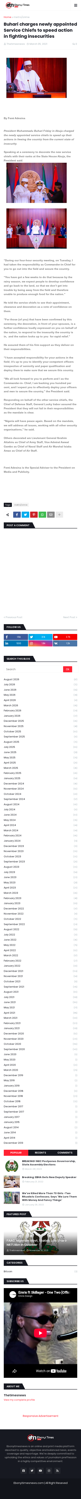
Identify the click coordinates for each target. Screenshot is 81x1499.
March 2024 (40, 830)
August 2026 (40, 679)
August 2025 (40, 742)
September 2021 (40, 987)
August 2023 (40, 867)
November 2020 (40, 1039)
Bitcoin (40, 1271)
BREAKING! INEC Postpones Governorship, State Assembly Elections (49, 1163)
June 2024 (40, 815)
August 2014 (40, 1127)
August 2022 (40, 929)
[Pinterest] (34, 515)
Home (7, 17)
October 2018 (40, 1101)
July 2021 (40, 997)
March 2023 (40, 893)
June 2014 (40, 1132)
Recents (40, 1152)
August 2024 (40, 804)
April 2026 (40, 700)
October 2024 (40, 794)
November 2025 (40, 726)
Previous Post (14, 617)
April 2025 (40, 762)
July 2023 (40, 872)
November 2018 (40, 1096)
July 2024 (40, 809)
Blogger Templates (43, 1487)
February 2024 (40, 835)
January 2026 (40, 716)
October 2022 (40, 919)
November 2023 (40, 851)
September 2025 (40, 736)
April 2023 (40, 887)
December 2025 (40, 721)
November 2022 (40, 913)
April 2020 (40, 1065)
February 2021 (40, 1023)
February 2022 (40, 960)
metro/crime (22, 17)
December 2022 (40, 908)
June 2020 (40, 1054)
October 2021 (40, 981)
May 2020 (40, 1059)
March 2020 (40, 1070)
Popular (15, 1152)
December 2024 (40, 783)
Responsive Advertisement (40, 1416)
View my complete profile (19, 1399)
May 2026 (40, 695)
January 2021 (40, 1028)
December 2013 (40, 1143)
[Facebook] (17, 515)
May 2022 (40, 945)
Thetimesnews (15, 1395)
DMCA (61, 1492)
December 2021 (40, 971)
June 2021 (40, 1002)
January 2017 (40, 1117)
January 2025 (40, 778)
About (32, 1492)
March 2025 (40, 768)
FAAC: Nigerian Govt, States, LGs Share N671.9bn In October (37, 1243)
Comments (64, 1152)
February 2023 (40, 898)
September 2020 (40, 1049)
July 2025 (40, 747)
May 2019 (40, 1080)
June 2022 (40, 940)
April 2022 (40, 950)
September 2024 (40, 799)
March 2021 (40, 1018)
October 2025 (40, 731)
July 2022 (40, 934)
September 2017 (40, 1111)
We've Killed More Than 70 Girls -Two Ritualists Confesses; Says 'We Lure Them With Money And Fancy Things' (49, 1197)
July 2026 (40, 684)
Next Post (69, 617)
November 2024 (40, 788)
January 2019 (40, 1085)
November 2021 (40, 976)
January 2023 (40, 903)
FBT (63, 1487)
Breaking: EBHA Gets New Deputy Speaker (49, 1177)
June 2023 (40, 877)
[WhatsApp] (42, 515)
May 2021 (40, 1007)
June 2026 (40, 690)
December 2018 (40, 1091)
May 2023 (40, 882)
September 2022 (40, 924)
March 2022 (40, 955)
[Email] (51, 515)
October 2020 (40, 1044)
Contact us (46, 1492)
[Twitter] (25, 515)
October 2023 (40, 856)
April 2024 (40, 825)
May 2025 (40, 757)
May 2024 (40, 820)
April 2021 (40, 1013)
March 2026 (40, 705)
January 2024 (40, 841)
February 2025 (40, 773)
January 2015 (40, 1122)
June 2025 (40, 752)
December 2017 (40, 1106)
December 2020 (40, 1033)
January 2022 (40, 966)
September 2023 (40, 861)
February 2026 (40, 710)
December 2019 (40, 1075)
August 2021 (40, 992)
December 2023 (40, 846)
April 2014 (40, 1138)
